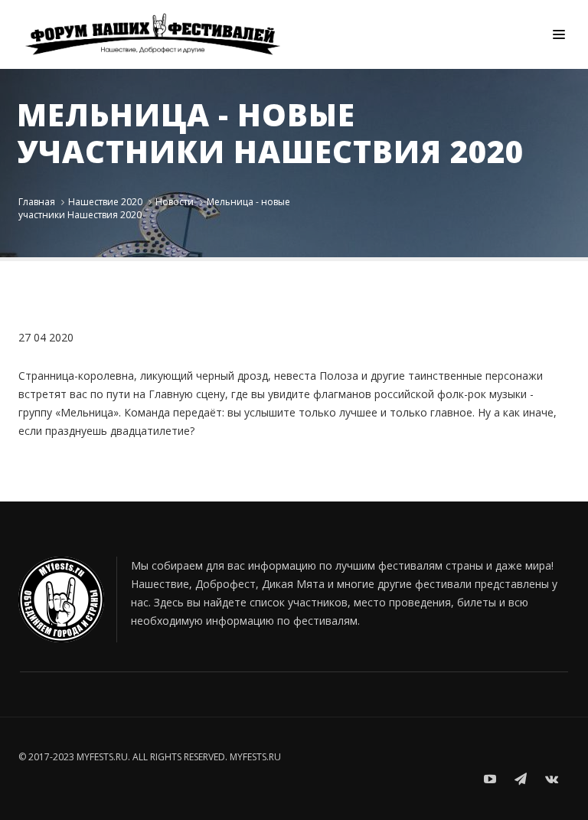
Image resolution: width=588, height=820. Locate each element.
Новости (174, 201)
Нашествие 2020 (105, 201)
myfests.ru (255, 756)
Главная (36, 201)
